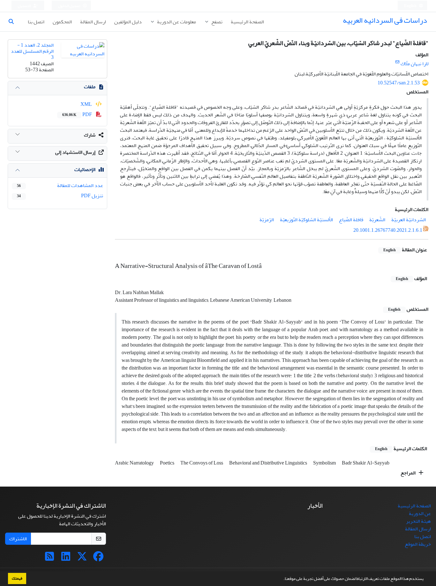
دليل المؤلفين (128, 22)
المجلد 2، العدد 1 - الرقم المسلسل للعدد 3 (32, 51)
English (410, 6)
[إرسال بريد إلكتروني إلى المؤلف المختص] (397, 62)
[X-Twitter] (82, 558)
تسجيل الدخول (69, 6)
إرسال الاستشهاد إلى (75, 152)
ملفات (89, 86)
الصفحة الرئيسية (247, 22)
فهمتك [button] (17, 578)
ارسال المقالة (93, 22)
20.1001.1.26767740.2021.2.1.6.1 (387, 230)
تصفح (216, 22)
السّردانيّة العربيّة (408, 219)
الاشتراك (18, 538)
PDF (77, 114)
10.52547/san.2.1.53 (399, 83)
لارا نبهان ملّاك (414, 63)
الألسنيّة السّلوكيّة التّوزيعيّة (306, 219)
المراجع (409, 473)
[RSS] (49, 558)
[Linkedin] (65, 558)
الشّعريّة (377, 219)
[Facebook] (98, 558)
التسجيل (25, 6)
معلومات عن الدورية (176, 22)
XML (86, 104)
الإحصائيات (84, 169)
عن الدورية (420, 513)
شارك (89, 135)
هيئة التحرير (418, 521)
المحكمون (62, 22)
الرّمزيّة (266, 219)
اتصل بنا (36, 22)
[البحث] (14, 22)
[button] (282, 579)
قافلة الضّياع (351, 219)
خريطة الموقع (418, 544)
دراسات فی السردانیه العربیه (385, 20)
